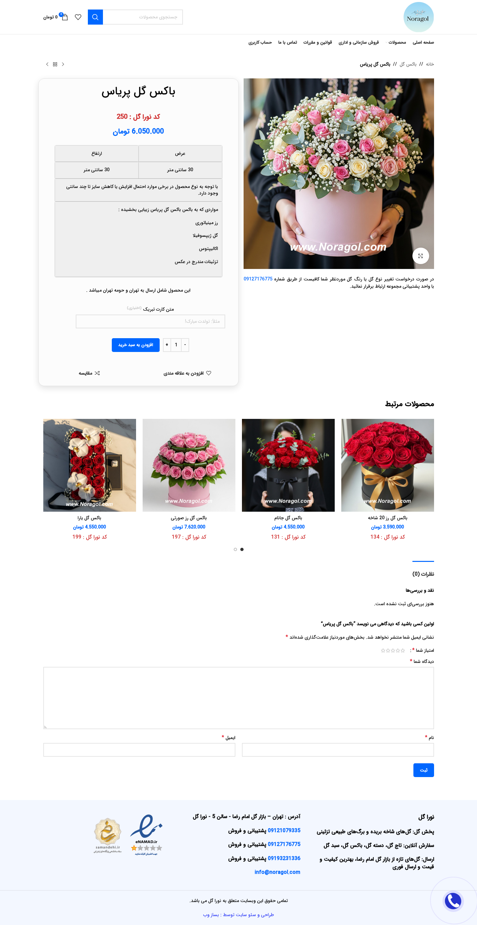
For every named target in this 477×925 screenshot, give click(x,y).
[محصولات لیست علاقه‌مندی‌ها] (78, 17)
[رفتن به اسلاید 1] (242, 549)
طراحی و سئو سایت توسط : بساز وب (238, 914)
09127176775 (258, 279)
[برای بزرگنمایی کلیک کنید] (420, 256)
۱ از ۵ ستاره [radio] (402, 650)
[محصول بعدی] (47, 65)
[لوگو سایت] (418, 16)
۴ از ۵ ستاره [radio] (388, 650)
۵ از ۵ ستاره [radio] (383, 650)
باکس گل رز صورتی (189, 518)
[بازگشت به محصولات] (55, 65)
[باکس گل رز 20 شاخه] (387, 465)
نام (429, 737)
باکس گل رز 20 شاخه (387, 518)
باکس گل (408, 64)
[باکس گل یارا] (89, 465)
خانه (430, 64)
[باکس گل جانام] (288, 465)
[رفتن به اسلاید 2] (235, 549)
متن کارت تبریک (150, 309)
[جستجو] (95, 17)
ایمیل (228, 737)
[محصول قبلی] (63, 65)
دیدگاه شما (422, 661)
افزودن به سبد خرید (135, 344)
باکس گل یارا (89, 518)
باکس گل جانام (288, 518)
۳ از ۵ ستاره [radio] (392, 650)
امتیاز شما (423, 650)
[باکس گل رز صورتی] (189, 465)
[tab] (423, 571)
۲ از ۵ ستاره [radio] (397, 650)
